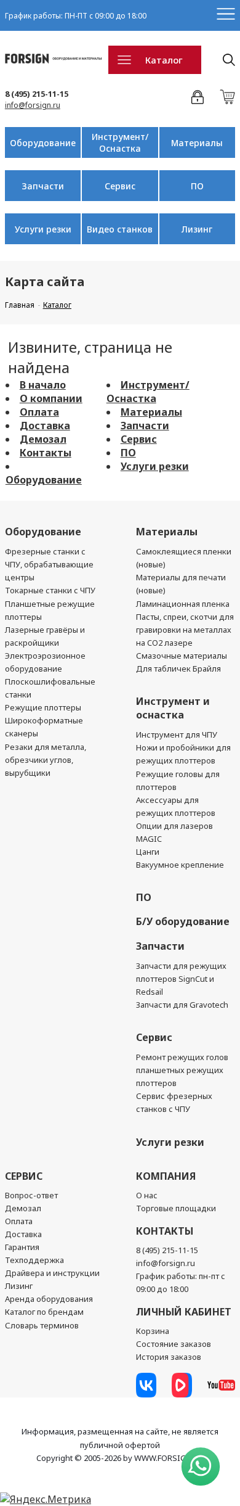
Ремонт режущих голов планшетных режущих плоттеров (182, 1069)
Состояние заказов (173, 1343)
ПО (197, 186)
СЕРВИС (23, 1176)
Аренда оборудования (49, 1298)
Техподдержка (34, 1259)
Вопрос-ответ (31, 1195)
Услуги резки (43, 229)
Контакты (45, 452)
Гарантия (22, 1247)
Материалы (197, 143)
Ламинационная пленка (183, 603)
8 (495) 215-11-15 (36, 93)
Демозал (43, 439)
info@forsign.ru (32, 105)
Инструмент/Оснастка (120, 142)
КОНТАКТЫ (164, 1231)
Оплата (39, 412)
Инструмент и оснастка (173, 708)
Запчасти (43, 186)
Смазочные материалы (181, 655)
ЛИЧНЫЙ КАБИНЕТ (183, 1312)
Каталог (164, 60)
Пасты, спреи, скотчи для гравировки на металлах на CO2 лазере (185, 629)
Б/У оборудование (183, 921)
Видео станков (120, 229)
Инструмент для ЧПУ (176, 734)
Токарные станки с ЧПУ (50, 590)
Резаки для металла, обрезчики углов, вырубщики (45, 759)
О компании (51, 398)
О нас (147, 1195)
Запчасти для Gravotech (182, 1004)
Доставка (45, 425)
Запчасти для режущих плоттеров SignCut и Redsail (181, 978)
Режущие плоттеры (43, 707)
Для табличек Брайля (178, 668)
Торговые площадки (176, 1208)
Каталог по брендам (44, 1311)
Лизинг (197, 229)
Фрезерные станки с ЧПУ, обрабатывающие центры (49, 564)
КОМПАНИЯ (166, 1176)
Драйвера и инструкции (52, 1272)
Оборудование (43, 143)
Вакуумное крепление (180, 864)
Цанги (147, 851)
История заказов (168, 1356)
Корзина (152, 1330)
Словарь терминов (42, 1325)
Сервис (120, 186)
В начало (43, 385)
